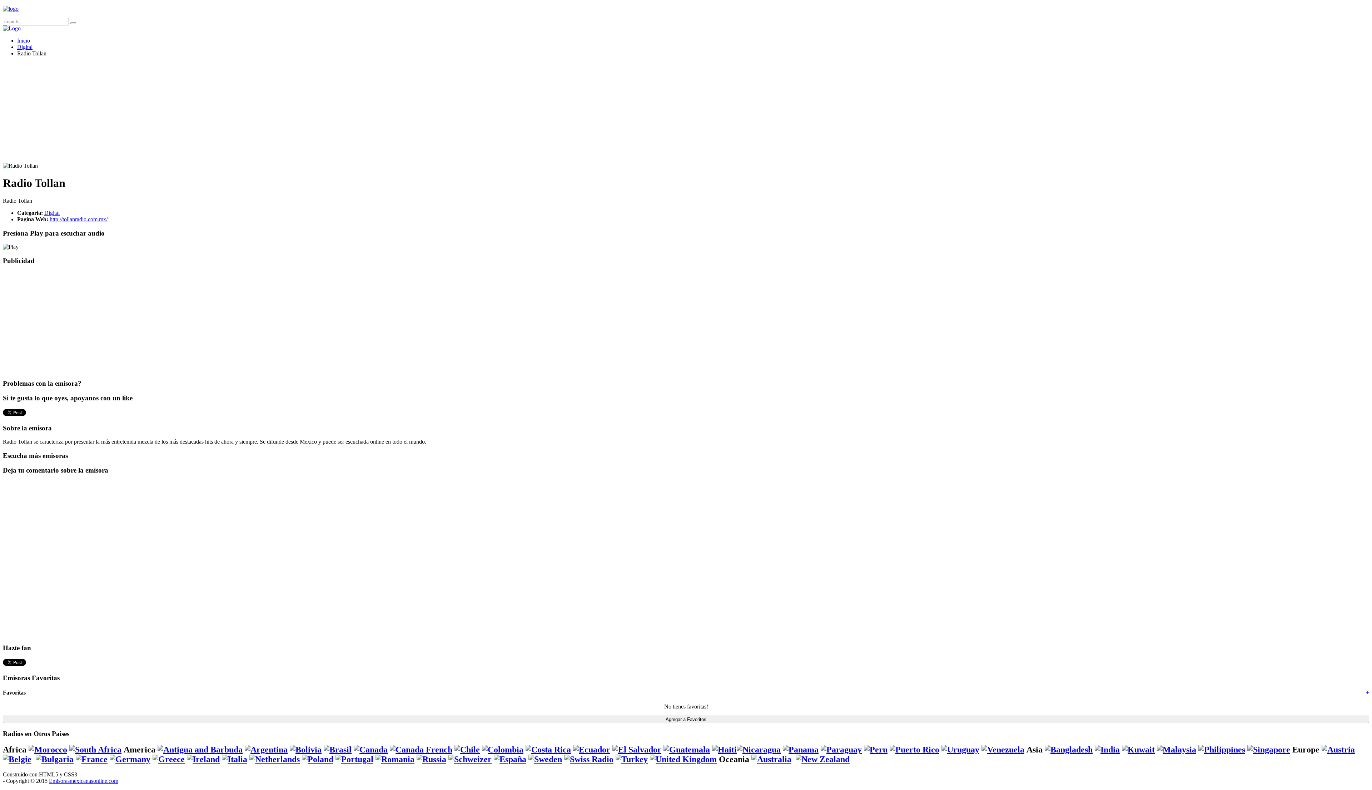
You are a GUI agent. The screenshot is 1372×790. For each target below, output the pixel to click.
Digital (25, 47)
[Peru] (876, 749)
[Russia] (431, 759)
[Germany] (130, 759)
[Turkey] (632, 759)
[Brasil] (338, 749)
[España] (510, 759)
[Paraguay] (841, 749)
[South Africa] (95, 749)
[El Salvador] (636, 749)
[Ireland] (203, 759)
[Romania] (395, 759)
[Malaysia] (1176, 749)
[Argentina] (266, 749)
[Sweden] (545, 759)
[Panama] (801, 749)
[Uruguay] (960, 749)
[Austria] (1338, 749)
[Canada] (371, 749)
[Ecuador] (591, 749)
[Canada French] (421, 749)
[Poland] (317, 759)
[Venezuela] (1002, 749)
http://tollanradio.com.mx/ (79, 219)
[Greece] (169, 759)
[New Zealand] (823, 759)
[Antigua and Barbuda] (200, 749)
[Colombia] (502, 749)
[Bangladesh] (1069, 749)
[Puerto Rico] (914, 749)
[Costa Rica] (548, 749)
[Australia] (771, 759)
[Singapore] (1268, 749)
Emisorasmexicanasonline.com (83, 781)
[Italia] (234, 759)
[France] (92, 759)
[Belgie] (17, 759)
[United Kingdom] (683, 759)
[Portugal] (354, 759)
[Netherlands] (274, 759)
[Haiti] (724, 749)
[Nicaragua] (759, 749)
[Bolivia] (306, 749)
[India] (1107, 749)
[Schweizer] (470, 759)
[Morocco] (48, 749)
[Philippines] (1221, 749)
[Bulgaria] (55, 759)
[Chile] (467, 749)
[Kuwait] (1138, 749)
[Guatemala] (686, 749)
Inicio (23, 41)
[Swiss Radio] (588, 759)
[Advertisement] (217, 113)
